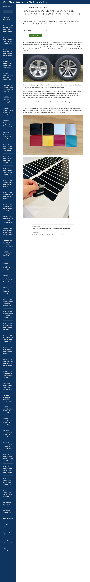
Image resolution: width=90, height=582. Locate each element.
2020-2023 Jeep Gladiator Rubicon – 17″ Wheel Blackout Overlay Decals (8, 219)
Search (4, 9)
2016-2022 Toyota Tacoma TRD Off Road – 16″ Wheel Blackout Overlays (7, 493)
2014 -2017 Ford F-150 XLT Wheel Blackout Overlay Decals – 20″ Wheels (8, 88)
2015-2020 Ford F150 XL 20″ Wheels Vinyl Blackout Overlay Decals (8, 100)
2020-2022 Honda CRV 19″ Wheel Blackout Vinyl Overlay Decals (7, 148)
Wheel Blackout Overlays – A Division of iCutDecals (25, 2)
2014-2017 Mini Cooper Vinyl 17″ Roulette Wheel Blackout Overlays (7, 374)
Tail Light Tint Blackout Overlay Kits (8, 511)
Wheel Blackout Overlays (82, 2)
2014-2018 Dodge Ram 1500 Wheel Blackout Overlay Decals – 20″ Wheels (7, 64)
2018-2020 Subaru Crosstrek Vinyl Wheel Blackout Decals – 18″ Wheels (8, 410)
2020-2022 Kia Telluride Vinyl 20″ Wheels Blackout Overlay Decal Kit (8, 362)
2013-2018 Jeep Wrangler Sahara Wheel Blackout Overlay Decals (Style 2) (7, 279)
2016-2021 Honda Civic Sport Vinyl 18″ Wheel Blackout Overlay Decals (8, 136)
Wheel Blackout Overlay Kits (38, 7)
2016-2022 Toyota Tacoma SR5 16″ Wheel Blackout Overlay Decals (8, 481)
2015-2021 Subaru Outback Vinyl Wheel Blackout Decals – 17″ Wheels (8, 434)
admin (42, 17)
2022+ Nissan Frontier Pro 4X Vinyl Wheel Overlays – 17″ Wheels (7, 386)
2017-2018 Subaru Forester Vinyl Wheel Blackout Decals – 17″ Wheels (8, 422)
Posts (71, 2)
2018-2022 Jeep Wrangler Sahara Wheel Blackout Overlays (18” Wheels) (7, 326)
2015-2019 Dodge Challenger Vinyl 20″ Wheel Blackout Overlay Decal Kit (8, 40)
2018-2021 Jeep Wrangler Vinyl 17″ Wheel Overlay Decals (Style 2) (7, 255)
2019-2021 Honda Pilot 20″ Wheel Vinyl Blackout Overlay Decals (8, 159)
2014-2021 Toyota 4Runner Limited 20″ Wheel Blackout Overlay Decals (8, 458)
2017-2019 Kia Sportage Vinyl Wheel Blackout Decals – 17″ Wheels (7, 350)
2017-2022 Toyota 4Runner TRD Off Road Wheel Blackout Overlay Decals (7, 469)
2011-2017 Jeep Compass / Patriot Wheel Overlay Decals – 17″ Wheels (8, 195)
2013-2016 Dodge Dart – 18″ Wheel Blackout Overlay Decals (48, 234)
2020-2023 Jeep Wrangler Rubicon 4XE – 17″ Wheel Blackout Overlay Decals (8, 338)
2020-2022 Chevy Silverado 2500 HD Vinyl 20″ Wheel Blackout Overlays (8, 28)
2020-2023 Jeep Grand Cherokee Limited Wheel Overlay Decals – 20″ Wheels (8, 231)
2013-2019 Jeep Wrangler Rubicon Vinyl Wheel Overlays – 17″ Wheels (8, 303)
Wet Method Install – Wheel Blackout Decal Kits (7, 526)
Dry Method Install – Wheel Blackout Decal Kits (7, 534)
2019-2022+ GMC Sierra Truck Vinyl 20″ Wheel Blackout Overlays (8, 112)
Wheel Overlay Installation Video (8, 542)
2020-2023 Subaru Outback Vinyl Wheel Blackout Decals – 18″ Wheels (8, 446)
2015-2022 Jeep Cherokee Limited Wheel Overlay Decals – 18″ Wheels (8, 183)
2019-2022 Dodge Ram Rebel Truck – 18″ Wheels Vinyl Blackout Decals (51, 227)
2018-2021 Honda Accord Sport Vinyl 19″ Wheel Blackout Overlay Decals (7, 124)
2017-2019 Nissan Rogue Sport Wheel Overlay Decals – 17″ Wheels (8, 398)
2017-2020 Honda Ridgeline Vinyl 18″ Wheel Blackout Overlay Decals (8, 171)
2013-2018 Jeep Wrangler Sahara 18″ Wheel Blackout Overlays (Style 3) (8, 291)
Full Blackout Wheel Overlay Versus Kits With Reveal (7, 550)
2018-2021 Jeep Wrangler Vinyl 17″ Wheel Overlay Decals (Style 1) (7, 243)
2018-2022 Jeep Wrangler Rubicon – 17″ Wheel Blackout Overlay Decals (8, 314)
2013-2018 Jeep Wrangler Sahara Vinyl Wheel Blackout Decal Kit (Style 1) (7, 267)
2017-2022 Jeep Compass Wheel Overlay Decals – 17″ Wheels (8, 207)
